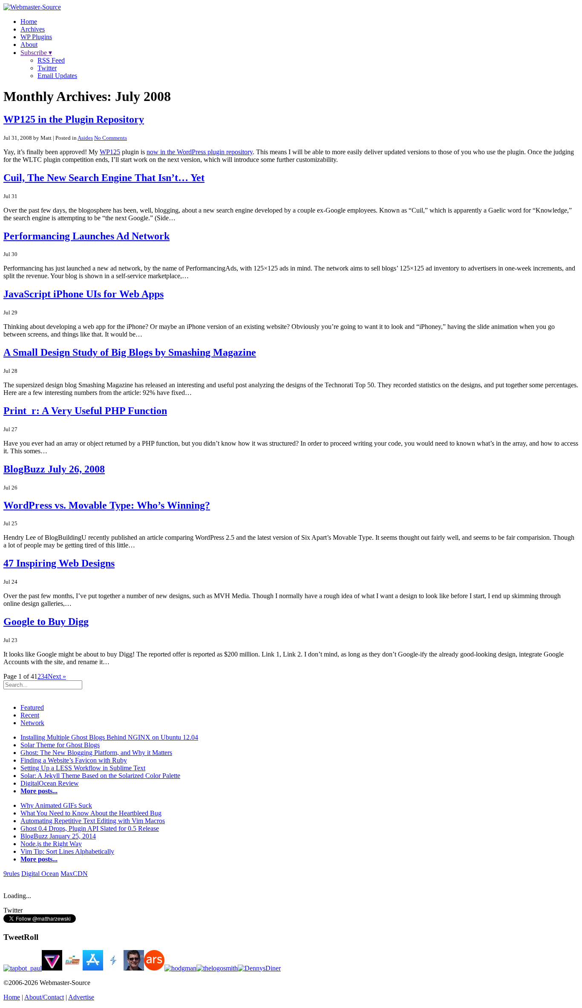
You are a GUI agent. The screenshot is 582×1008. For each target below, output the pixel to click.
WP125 (110, 152)
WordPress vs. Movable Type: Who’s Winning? (106, 505)
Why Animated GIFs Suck (56, 805)
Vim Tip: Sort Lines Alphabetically (67, 851)
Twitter (47, 68)
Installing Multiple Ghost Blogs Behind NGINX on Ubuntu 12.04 (109, 737)
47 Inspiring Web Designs (59, 563)
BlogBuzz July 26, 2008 (54, 469)
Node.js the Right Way (51, 843)
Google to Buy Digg (46, 621)
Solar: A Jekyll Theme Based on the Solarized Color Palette (100, 775)
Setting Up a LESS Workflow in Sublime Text (82, 768)
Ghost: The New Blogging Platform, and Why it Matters (96, 752)
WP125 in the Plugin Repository (73, 119)
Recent (29, 715)
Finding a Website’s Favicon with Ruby (73, 760)
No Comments (110, 138)
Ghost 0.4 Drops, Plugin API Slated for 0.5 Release (89, 828)
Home (28, 21)
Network (32, 722)
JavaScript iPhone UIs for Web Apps (83, 294)
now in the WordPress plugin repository (200, 152)
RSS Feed (51, 60)
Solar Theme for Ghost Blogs (60, 745)
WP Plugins (36, 36)
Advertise (81, 997)
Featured (32, 707)
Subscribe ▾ (36, 52)
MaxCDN (74, 873)
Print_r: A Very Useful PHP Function (85, 410)
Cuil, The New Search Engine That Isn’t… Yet (104, 177)
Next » (57, 676)
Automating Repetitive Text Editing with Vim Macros (92, 820)
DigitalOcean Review (49, 783)
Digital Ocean (40, 873)
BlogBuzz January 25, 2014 (58, 836)
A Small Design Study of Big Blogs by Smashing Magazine (129, 352)
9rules (11, 873)
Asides (85, 138)
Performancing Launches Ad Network (86, 236)
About (28, 44)
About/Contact (44, 997)
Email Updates (57, 75)
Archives (32, 29)
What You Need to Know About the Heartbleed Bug (90, 813)
